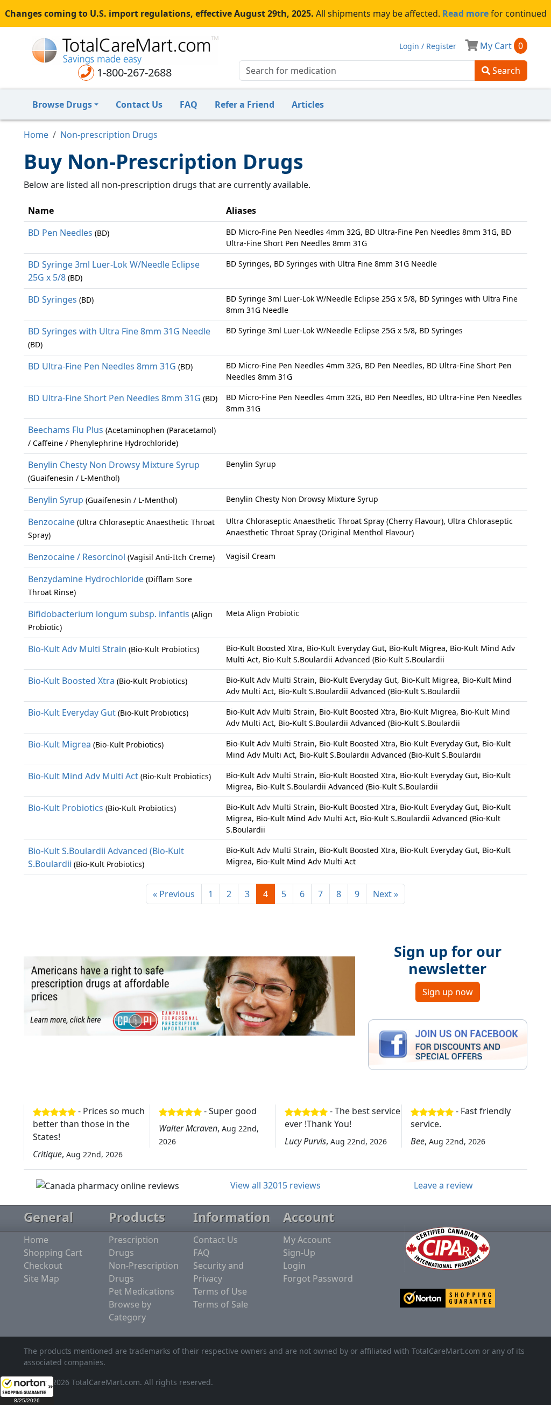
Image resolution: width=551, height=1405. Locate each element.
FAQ (188, 104)
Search (505, 70)
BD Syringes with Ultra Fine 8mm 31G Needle (119, 331)
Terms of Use (220, 1291)
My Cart (500, 46)
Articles (308, 104)
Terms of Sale (220, 1304)
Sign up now (447, 992)
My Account (307, 1240)
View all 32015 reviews (275, 1185)
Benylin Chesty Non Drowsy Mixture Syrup (114, 465)
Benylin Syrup (55, 500)
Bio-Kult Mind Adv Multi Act (83, 776)
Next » (385, 894)
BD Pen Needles (60, 233)
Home (36, 135)
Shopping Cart (53, 1253)
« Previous (174, 894)
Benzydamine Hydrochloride (86, 579)
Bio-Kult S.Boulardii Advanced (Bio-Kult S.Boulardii (106, 857)
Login (294, 1265)
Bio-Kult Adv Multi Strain (77, 649)
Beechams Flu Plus (65, 430)
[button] (27, 1390)
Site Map (41, 1278)
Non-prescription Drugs (109, 135)
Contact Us (139, 104)
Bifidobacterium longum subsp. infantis (108, 614)
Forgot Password (318, 1278)
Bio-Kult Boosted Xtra (71, 681)
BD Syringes (52, 299)
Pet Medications (141, 1291)
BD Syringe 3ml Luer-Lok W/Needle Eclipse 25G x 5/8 (114, 270)
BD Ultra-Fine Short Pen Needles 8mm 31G (114, 398)
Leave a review (443, 1185)
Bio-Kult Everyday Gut (72, 712)
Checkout (43, 1265)
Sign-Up (299, 1253)
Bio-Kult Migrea (59, 744)
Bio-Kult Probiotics (65, 808)
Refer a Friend (244, 104)
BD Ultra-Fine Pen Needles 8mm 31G (102, 366)
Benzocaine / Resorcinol (76, 557)
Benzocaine (51, 522)
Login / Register (427, 46)
